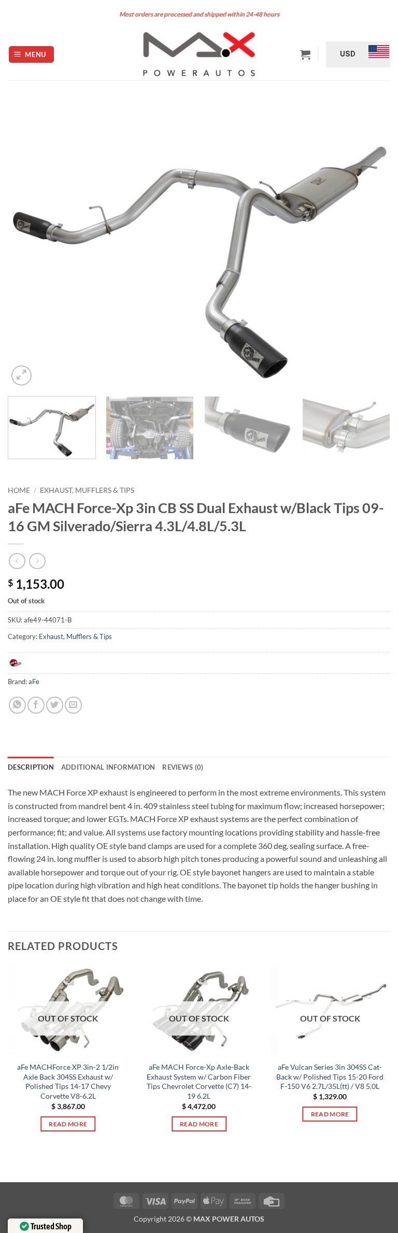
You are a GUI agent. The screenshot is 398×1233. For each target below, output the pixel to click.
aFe (34, 681)
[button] (31, 54)
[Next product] (17, 561)
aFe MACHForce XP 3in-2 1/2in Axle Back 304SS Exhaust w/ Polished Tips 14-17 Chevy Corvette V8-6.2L (68, 1081)
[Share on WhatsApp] (17, 705)
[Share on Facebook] (36, 705)
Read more (68, 1124)
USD (348, 54)
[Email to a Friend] (73, 705)
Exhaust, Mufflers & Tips (87, 490)
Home (19, 490)
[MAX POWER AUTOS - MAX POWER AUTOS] (199, 54)
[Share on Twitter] (54, 705)
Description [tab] (31, 767)
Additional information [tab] (108, 767)
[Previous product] (37, 561)
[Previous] (28, 244)
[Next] (369, 244)
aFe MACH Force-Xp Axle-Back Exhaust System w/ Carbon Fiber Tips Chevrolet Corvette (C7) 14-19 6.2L (199, 1081)
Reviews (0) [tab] (182, 767)
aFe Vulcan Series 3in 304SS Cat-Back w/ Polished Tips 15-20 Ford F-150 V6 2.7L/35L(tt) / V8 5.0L (329, 1076)
